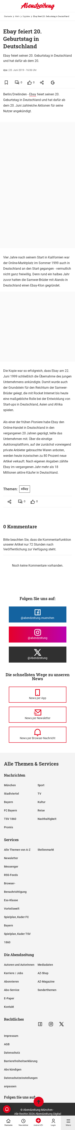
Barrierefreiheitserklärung (20, 1061)
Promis (8, 827)
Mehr (17, 16)
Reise (41, 810)
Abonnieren (11, 981)
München (10, 785)
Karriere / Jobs (13, 973)
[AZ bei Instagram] (50, 1024)
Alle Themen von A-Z (17, 849)
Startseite (8, 16)
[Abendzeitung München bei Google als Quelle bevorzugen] (52, 82)
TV (39, 793)
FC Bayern (10, 810)
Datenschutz (12, 1052)
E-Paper (9, 998)
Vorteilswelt (11, 908)
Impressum (11, 1035)
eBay (24, 489)
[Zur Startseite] (37, 9)
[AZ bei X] (61, 1024)
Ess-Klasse (11, 900)
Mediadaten (45, 964)
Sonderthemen (47, 990)
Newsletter (11, 858)
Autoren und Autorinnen (19, 964)
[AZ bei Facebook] (40, 1024)
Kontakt (9, 1006)
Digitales (26, 16)
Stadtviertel (11, 793)
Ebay (32, 94)
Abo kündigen (12, 1069)
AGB (7, 1044)
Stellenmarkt (46, 849)
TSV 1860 (10, 818)
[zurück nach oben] (39, 1102)
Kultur (41, 802)
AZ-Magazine (46, 981)
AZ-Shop (43, 973)
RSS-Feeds (11, 875)
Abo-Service (11, 990)
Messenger (11, 866)
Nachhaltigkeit (47, 818)
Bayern (8, 802)
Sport (41, 785)
